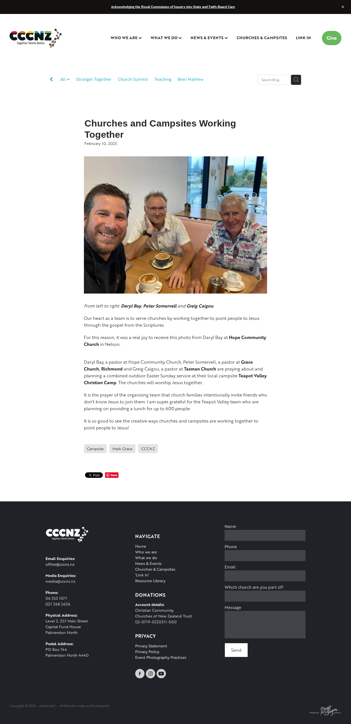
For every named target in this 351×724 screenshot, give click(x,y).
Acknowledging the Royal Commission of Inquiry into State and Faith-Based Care (173, 6)
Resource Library (150, 580)
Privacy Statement (151, 645)
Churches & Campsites (155, 569)
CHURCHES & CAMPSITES (262, 38)
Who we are (146, 552)
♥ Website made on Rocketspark (84, 705)
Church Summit (133, 79)
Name (230, 526)
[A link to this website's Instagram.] (150, 673)
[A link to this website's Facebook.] (140, 673)
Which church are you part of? (254, 587)
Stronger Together (94, 79)
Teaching (162, 79)
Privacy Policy (147, 651)
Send (236, 650)
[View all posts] (51, 80)
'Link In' (142, 575)
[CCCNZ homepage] (43, 38)
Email (230, 567)
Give (332, 37)
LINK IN (303, 38)
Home (140, 546)
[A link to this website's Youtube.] (161, 673)
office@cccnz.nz (60, 564)
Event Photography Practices (160, 657)
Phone (231, 547)
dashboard (47, 705)
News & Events (148, 563)
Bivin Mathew (190, 79)
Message (233, 607)
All (63, 79)
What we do (146, 557)
